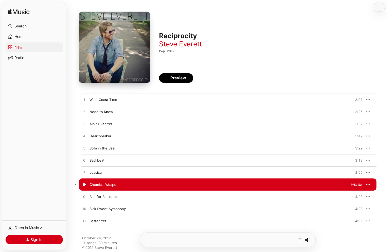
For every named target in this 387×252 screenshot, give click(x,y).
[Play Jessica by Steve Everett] (84, 172)
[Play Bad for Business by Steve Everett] (84, 197)
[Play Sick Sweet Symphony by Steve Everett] (84, 209)
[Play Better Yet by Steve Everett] (84, 221)
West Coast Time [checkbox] (103, 100)
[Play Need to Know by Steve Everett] (84, 112)
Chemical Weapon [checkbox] (104, 184)
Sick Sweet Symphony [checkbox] (108, 209)
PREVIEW (357, 99)
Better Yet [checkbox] (98, 221)
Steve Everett (180, 44)
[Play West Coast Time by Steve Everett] (84, 100)
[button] (34, 26)
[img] (18, 12)
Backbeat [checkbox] (97, 160)
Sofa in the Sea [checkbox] (102, 148)
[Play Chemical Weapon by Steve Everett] (84, 184)
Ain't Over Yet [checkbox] (101, 124)
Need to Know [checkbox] (101, 112)
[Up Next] (299, 240)
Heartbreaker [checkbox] (100, 136)
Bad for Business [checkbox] (103, 197)
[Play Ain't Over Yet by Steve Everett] (84, 124)
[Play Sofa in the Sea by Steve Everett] (84, 148)
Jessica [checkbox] (96, 172)
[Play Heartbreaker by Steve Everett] (84, 136)
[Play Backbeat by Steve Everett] (84, 160)
